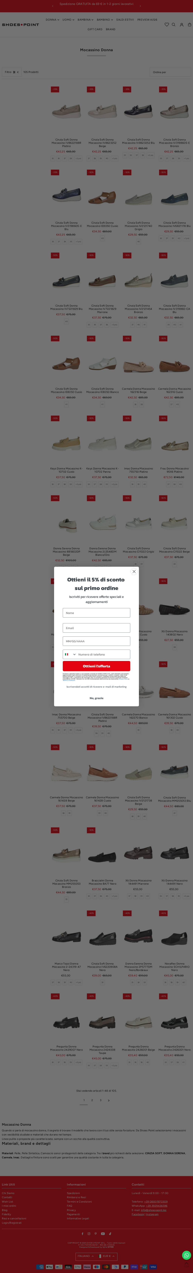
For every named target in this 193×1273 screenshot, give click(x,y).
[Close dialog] (134, 571)
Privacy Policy (123, 679)
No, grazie (96, 698)
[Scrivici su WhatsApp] (186, 1255)
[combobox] (70, 654)
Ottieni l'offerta (96, 666)
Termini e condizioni (69, 680)
